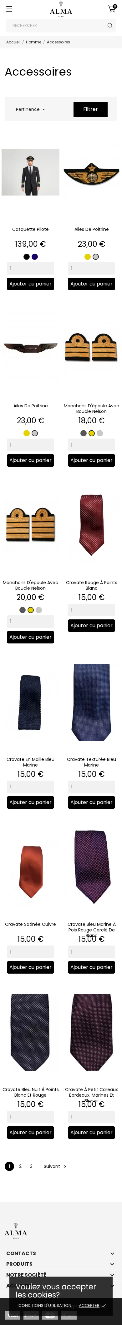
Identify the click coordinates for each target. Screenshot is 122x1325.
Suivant (55, 1166)
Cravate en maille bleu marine (30, 762)
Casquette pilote (30, 229)
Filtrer (90, 109)
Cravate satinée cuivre (30, 924)
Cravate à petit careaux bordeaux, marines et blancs (91, 1095)
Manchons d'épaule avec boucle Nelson (91, 408)
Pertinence (30, 109)
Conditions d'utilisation (44, 1305)
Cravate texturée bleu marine (91, 762)
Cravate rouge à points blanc (91, 585)
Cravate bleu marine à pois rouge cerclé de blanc (92, 930)
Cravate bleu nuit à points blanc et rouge (31, 1092)
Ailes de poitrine (91, 229)
